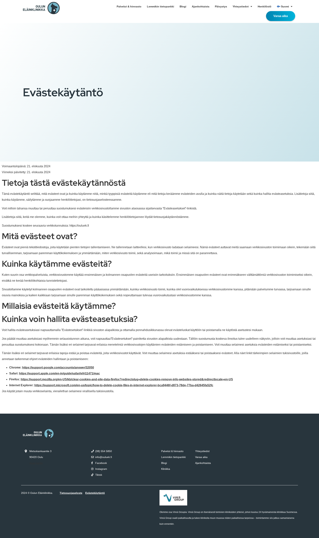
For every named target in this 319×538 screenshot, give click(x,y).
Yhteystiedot (241, 6)
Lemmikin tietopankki (160, 6)
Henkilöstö (264, 6)
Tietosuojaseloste (71, 492)
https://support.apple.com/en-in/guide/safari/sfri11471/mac (59, 373)
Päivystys (221, 6)
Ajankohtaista (200, 6)
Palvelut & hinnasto (129, 6)
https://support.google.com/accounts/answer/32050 (58, 367)
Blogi (183, 6)
